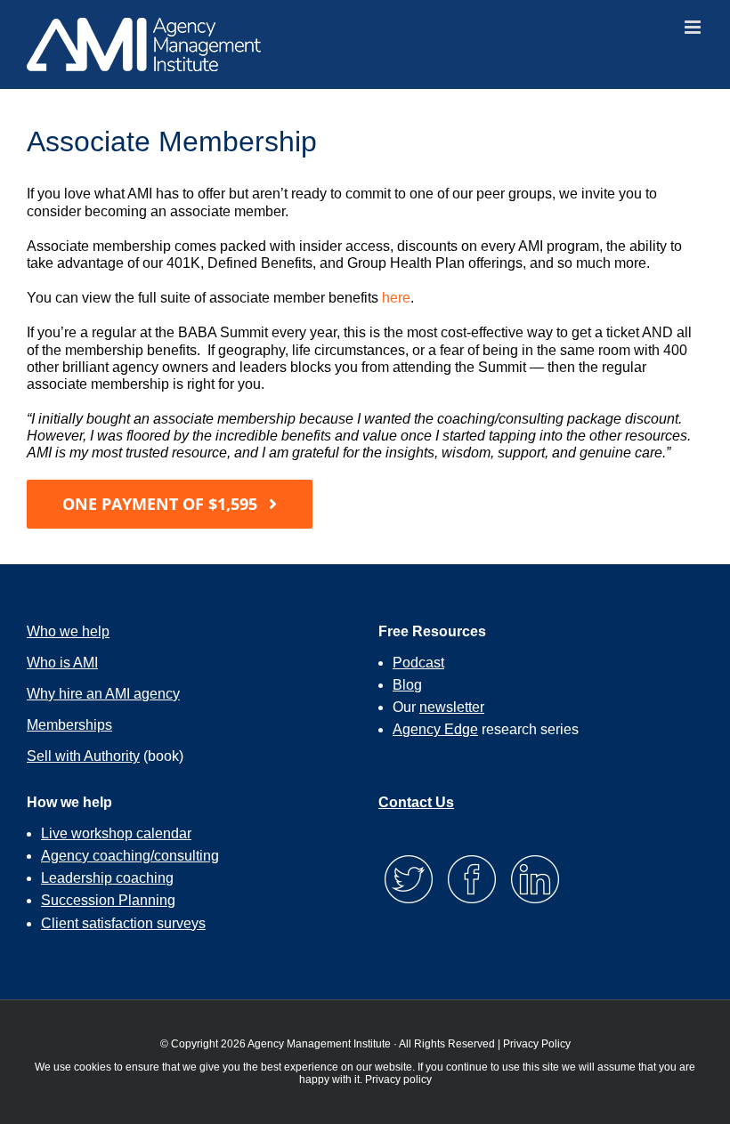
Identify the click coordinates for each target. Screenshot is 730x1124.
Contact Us (416, 802)
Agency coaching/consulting (130, 855)
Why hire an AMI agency (103, 693)
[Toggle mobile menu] (694, 27)
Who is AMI (62, 662)
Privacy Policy (537, 1044)
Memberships (69, 724)
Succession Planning (108, 900)
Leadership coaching (107, 877)
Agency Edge (435, 729)
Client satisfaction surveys (123, 923)
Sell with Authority (83, 756)
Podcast (418, 662)
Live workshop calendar (116, 833)
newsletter (451, 707)
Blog (407, 684)
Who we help (68, 631)
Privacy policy (398, 1079)
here (396, 297)
